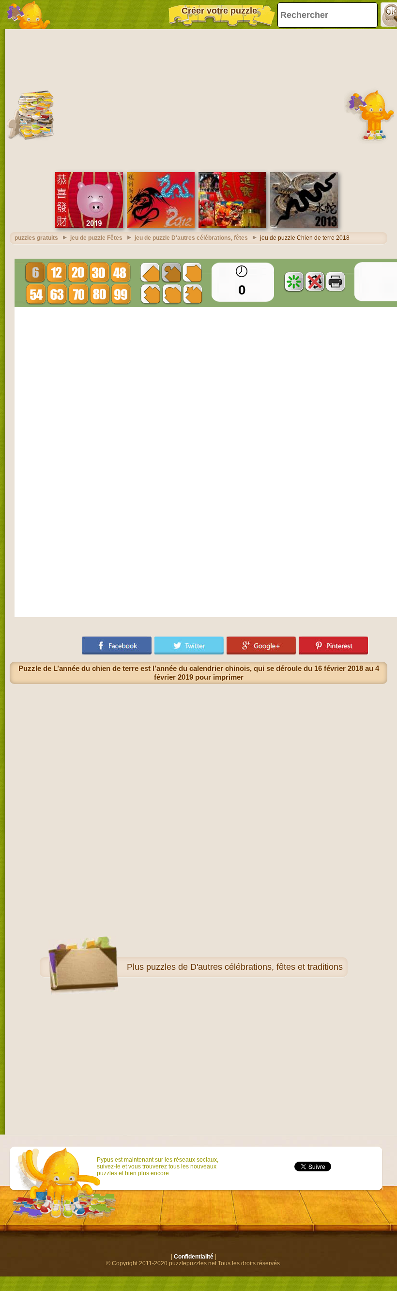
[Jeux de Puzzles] (29, 14)
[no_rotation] (314, 281)
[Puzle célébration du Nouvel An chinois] (232, 226)
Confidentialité (194, 1256)
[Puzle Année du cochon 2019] (89, 226)
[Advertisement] (198, 99)
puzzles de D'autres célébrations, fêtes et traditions (244, 967)
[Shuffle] (294, 281)
